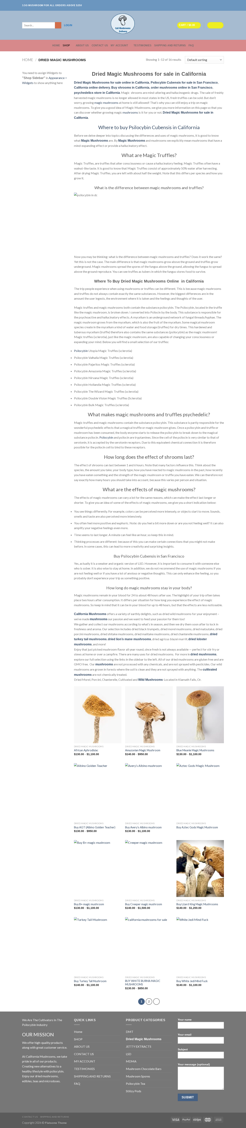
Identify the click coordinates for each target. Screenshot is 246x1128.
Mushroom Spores (138, 1076)
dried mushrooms (203, 654)
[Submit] (58, 25)
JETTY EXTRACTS (138, 1046)
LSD (128, 1054)
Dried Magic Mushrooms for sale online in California (111, 82)
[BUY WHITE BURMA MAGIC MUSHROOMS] (149, 945)
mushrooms (130, 112)
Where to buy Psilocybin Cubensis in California (149, 127)
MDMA (131, 1061)
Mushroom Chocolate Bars (143, 1069)
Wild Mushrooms (150, 679)
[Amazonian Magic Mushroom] (149, 714)
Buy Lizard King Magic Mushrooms (197, 904)
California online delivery (92, 87)
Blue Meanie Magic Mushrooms (195, 750)
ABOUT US (82, 45)
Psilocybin (81, 350)
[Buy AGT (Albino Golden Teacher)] (97, 791)
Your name (185, 1019)
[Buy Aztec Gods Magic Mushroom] (200, 791)
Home (56, 45)
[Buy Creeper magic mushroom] (149, 868)
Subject (183, 1049)
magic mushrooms (106, 102)
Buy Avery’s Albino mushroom (143, 827)
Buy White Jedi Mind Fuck (192, 981)
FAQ (191, 45)
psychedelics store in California (97, 92)
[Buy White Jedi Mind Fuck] (200, 945)
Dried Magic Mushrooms (143, 1039)
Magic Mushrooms (94, 140)
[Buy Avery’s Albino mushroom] (149, 791)
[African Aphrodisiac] (97, 714)
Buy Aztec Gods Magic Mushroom (197, 827)
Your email (184, 1034)
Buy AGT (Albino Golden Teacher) (94, 827)
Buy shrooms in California (130, 87)
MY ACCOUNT (119, 45)
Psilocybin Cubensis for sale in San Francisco (184, 82)
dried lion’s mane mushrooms (129, 639)
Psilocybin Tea (135, 1083)
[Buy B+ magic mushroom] (97, 868)
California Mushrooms (90, 614)
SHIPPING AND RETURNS (170, 45)
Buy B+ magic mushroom (89, 904)
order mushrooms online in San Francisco (181, 87)
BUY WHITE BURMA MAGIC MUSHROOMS (142, 982)
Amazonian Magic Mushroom (142, 750)
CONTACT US (100, 45)
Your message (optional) (194, 1064)
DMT (129, 1031)
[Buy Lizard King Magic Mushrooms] (200, 868)
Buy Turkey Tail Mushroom (90, 981)
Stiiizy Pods (133, 1091)
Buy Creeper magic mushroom (143, 904)
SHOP (66, 45)
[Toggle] (118, 1039)
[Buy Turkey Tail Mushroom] (97, 945)
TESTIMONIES (142, 45)
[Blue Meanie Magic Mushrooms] (200, 714)
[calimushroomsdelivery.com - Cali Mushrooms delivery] (123, 25)
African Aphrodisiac (86, 750)
